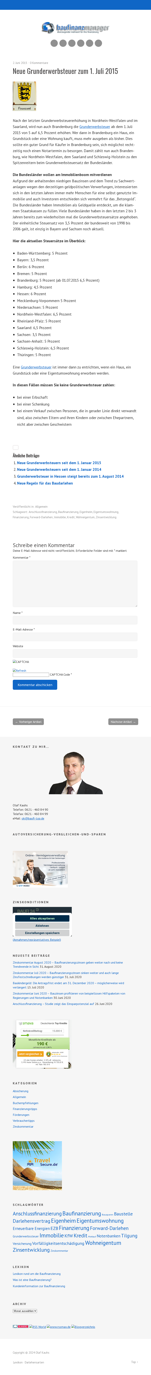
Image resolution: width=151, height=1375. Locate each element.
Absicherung (20, 1091)
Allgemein (41, 506)
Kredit (71, 517)
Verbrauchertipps (24, 1121)
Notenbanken (108, 1236)
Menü (75, 5)
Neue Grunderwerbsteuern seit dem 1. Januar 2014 (59, 469)
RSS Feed (54, 43)
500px (80, 43)
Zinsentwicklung (106, 517)
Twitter (98, 43)
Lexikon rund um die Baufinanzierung (37, 1274)
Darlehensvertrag (31, 1221)
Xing (63, 43)
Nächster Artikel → (123, 722)
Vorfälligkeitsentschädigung (58, 1243)
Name (18, 613)
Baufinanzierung (68, 512)
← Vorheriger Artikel (28, 722)
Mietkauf (92, 1236)
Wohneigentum (85, 517)
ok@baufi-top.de (33, 818)
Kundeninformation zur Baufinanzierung (39, 1286)
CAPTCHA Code (60, 674)
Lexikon (18, 1362)
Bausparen (107, 1214)
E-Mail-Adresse (24, 629)
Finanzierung (21, 517)
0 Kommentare (39, 63)
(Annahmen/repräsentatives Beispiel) (37, 940)
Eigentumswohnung (106, 512)
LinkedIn (72, 43)
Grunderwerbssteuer (26, 1236)
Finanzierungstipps (25, 1109)
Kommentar (21, 557)
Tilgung (129, 1236)
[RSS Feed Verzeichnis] (37, 1327)
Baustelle (123, 1214)
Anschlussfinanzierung (43, 512)
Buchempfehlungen (25, 1103)
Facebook (89, 43)
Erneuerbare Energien (31, 1228)
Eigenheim (86, 512)
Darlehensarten (34, 1362)
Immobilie (60, 517)
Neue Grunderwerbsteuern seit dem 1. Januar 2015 (59, 462)
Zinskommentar (23, 1126)
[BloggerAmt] (83, 1327)
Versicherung (22, 1243)
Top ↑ (134, 1362)
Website (18, 646)
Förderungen (21, 1115)
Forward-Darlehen (41, 517)
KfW (68, 1236)
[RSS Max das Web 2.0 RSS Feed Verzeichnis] (59, 1327)
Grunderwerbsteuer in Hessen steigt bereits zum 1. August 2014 (70, 476)
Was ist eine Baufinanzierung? (32, 1280)
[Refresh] (19, 671)
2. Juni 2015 (20, 63)
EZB (54, 1228)
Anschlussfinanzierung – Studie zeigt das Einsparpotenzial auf (53, 1004)
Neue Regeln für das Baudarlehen (45, 483)
